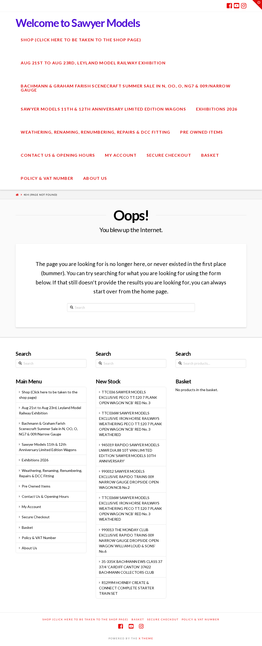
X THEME (146, 638)
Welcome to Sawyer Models (78, 22)
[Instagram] (243, 6)
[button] (257, 5)
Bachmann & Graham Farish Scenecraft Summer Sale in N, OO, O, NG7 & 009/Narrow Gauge (48, 428)
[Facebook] (229, 6)
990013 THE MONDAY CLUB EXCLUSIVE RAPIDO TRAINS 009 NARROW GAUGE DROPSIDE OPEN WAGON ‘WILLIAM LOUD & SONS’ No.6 (129, 540)
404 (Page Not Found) (40, 194)
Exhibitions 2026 (35, 460)
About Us (29, 548)
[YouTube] (236, 6)
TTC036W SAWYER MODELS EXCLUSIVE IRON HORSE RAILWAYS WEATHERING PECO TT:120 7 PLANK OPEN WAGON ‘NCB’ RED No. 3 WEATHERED (130, 424)
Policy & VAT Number (39, 537)
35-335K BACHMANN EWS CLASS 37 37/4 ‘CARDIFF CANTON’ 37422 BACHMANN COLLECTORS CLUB (130, 566)
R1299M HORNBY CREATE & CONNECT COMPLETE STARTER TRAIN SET (126, 587)
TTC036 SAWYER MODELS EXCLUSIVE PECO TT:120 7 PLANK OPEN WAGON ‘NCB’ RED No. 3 (128, 397)
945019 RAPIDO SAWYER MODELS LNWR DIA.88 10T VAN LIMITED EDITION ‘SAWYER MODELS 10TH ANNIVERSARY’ (129, 453)
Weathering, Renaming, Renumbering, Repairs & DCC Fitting (50, 473)
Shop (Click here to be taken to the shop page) (48, 395)
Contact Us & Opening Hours (45, 496)
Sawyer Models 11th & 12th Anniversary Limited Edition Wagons (48, 447)
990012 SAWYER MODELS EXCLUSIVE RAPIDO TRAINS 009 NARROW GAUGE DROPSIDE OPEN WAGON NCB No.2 (129, 479)
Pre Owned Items (36, 486)
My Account (31, 506)
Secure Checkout (36, 517)
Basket (27, 527)
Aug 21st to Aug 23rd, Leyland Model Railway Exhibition (50, 410)
